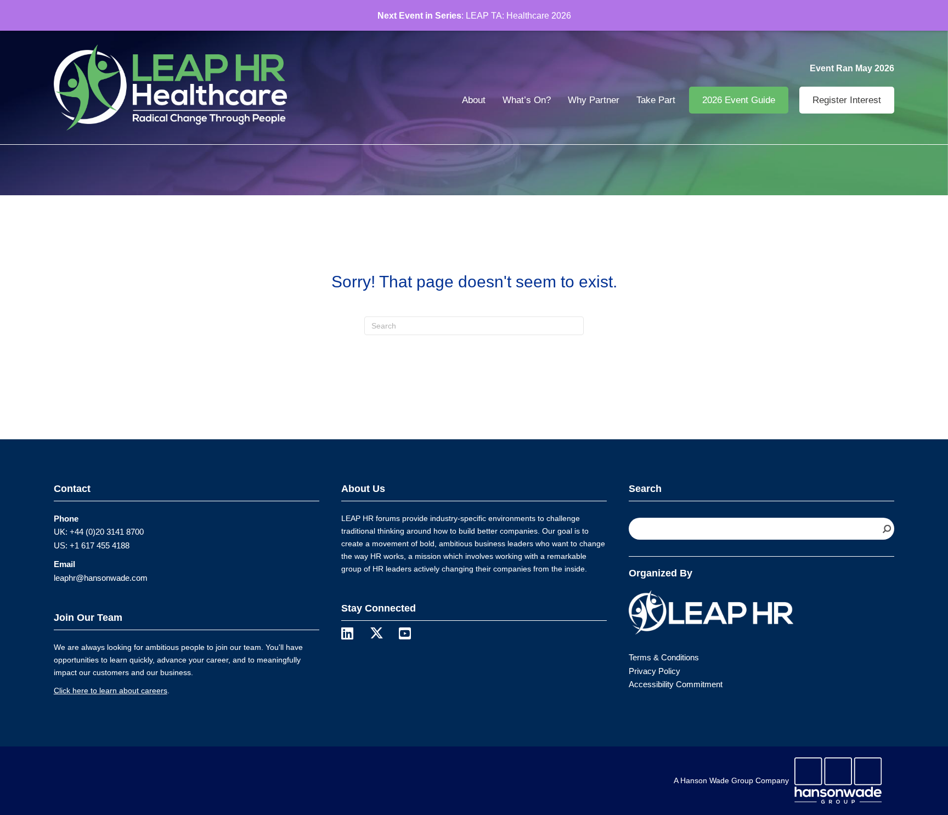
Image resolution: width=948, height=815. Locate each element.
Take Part (655, 100)
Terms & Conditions (664, 657)
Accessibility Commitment (676, 684)
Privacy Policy (654, 671)
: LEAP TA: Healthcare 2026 (474, 15)
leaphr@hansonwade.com (101, 577)
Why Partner (593, 100)
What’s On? (527, 100)
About (474, 100)
